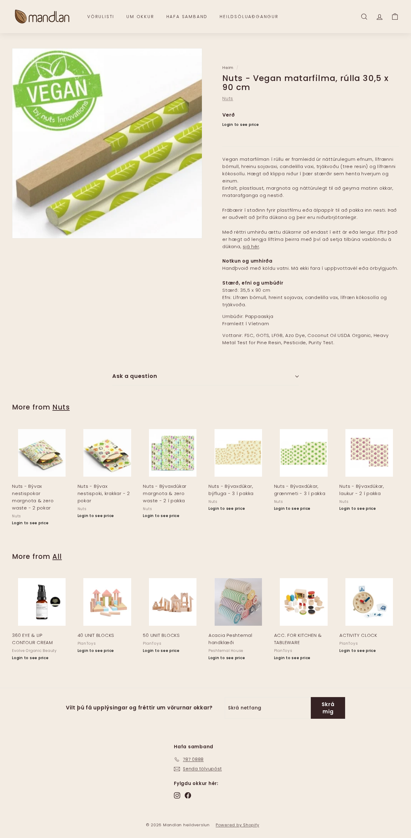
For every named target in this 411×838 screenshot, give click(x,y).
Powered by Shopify (237, 825)
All (57, 556)
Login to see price (240, 124)
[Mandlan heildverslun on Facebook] (188, 795)
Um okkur (140, 17)
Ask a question (134, 376)
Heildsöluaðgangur (249, 17)
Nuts (227, 98)
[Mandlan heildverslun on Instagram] (177, 795)
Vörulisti (100, 17)
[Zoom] (107, 143)
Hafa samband (187, 17)
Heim (227, 67)
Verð (228, 114)
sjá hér (251, 246)
